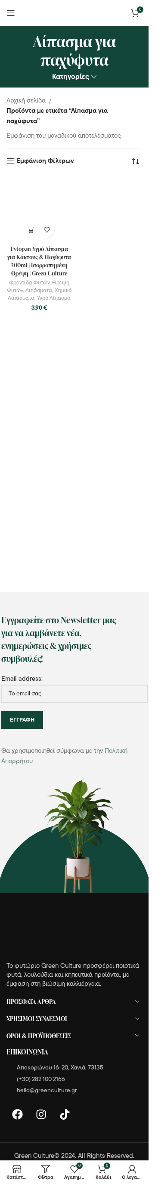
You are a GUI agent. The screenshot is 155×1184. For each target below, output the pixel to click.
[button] (31, 230)
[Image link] (53, 932)
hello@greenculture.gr (47, 1090)
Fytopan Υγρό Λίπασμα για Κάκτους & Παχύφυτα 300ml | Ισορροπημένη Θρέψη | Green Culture (39, 261)
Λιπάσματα (38, 290)
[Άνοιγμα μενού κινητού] (10, 12)
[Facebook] (17, 1114)
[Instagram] (41, 1114)
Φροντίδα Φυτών (29, 283)
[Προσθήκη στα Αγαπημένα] (46, 230)
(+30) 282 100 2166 (41, 1079)
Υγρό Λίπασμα (54, 298)
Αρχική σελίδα (26, 101)
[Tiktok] (64, 1114)
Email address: (22, 679)
